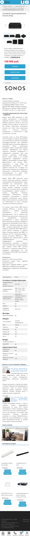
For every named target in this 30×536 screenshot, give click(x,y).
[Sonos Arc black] (22, 454)
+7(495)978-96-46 (15, 57)
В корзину (7, 470)
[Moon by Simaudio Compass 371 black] (22, 484)
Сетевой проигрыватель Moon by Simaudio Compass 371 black (22, 495)
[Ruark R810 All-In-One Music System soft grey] (7, 484)
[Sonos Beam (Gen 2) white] (7, 454)
